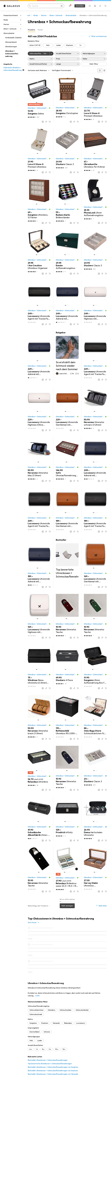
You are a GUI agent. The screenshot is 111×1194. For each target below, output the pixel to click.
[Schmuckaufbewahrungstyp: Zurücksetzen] (51, 54)
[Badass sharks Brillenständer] (67, 201)
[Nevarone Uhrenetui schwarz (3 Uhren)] (95, 409)
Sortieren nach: (33, 70)
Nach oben (103, 906)
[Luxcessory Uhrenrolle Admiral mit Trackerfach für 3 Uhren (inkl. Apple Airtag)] (67, 303)
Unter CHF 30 (34, 45)
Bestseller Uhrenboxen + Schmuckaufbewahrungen (47, 1033)
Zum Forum (32, 926)
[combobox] (44, 70)
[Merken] (46, 121)
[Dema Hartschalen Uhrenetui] (95, 819)
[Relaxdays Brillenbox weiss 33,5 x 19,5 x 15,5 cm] (67, 870)
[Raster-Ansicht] (100, 70)
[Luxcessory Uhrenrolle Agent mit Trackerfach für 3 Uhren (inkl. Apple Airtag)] (39, 303)
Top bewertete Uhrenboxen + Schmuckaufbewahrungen (50, 1036)
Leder (58, 45)
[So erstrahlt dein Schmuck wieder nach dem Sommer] (67, 353)
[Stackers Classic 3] (67, 151)
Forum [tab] (40, 30)
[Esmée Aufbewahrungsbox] (67, 252)
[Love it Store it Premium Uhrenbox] (95, 100)
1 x (80, 45)
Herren (6, 24)
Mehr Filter (93, 64)
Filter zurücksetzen (99, 36)
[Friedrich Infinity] (67, 819)
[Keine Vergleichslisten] (95, 6)
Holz (48, 45)
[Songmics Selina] (39, 100)
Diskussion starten (98, 922)
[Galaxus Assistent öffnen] (89, 6)
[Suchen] (30, 6)
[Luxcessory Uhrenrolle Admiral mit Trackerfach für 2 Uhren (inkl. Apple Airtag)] (95, 459)
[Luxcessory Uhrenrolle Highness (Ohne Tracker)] (39, 409)
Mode (5, 20)
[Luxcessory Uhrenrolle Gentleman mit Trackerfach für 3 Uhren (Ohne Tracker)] (67, 409)
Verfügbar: (56, 70)
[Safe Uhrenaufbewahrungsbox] (67, 459)
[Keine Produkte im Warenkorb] (105, 6)
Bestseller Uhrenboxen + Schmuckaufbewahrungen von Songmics (53, 1040)
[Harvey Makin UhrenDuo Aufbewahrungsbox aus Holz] (95, 870)
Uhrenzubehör (8, 33)
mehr (38, 968)
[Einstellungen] (70, 6)
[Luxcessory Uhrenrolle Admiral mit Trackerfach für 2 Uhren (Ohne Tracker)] (39, 564)
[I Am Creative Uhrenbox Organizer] (39, 252)
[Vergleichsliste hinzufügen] (42, 121)
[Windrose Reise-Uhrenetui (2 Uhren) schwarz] (39, 667)
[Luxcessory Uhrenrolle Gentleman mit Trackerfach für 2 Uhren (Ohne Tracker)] (67, 510)
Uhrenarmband (10, 42)
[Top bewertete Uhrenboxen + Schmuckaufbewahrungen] (67, 558)
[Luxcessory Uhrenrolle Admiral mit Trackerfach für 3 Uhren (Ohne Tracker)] (39, 357)
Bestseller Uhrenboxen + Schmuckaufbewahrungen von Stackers (53, 1043)
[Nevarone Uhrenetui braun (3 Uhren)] (39, 717)
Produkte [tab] (31, 30)
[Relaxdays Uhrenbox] (39, 768)
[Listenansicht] (104, 70)
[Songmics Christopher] (67, 100)
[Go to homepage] (11, 6)
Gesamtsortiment (10, 15)
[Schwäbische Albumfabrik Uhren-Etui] (39, 819)
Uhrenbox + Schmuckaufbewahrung (12, 53)
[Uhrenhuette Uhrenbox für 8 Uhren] (95, 151)
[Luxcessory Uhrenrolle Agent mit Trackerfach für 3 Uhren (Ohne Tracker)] (95, 357)
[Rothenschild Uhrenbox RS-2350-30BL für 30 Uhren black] (67, 717)
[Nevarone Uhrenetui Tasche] (67, 616)
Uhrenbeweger (11, 47)
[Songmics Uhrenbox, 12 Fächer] (39, 201)
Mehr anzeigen (67, 906)
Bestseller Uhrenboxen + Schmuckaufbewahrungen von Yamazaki (53, 1047)
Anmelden (80, 6)
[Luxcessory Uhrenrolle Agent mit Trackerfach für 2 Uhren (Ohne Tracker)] (95, 510)
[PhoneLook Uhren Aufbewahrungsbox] (95, 201)
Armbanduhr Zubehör (13, 38)
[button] (50, 108)
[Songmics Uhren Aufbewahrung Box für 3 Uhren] (95, 667)
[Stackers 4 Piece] (67, 667)
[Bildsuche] (61, 6)
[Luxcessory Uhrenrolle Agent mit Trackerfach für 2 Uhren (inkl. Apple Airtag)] (39, 510)
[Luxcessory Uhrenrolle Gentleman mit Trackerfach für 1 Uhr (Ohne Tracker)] (95, 564)
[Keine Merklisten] (100, 6)
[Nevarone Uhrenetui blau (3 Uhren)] (39, 459)
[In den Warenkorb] (49, 121)
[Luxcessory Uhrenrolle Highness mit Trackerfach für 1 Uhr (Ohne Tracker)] (39, 616)
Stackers (69, 45)
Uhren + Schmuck (9, 29)
